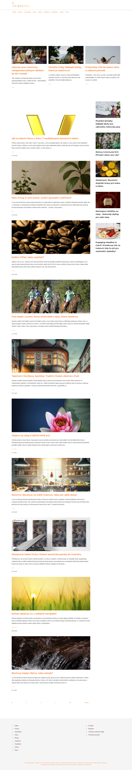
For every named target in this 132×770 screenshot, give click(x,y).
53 (70, 702)
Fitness (20, 12)
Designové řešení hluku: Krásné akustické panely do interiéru (46, 554)
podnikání (14, 627)
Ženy (67, 12)
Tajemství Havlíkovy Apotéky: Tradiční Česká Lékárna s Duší (45, 376)
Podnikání (54, 12)
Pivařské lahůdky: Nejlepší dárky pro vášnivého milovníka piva (108, 124)
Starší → (87, 702)
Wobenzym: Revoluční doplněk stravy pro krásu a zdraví (108, 183)
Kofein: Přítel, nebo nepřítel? (28, 257)
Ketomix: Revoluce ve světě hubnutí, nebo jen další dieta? (44, 495)
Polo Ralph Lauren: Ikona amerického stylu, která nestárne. (45, 316)
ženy (86, 84)
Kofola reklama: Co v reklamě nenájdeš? (34, 613)
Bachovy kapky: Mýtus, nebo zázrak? (32, 673)
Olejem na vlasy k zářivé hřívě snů (31, 435)
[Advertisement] (66, 26)
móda (13, 330)
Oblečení (47, 12)
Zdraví (62, 12)
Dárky (14, 12)
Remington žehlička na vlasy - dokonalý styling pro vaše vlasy (107, 214)
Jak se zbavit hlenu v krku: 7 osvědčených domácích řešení (45, 138)
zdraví (13, 152)
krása (13, 211)
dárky (13, 87)
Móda (40, 12)
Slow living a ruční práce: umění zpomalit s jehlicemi (41, 197)
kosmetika (14, 449)
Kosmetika (27, 12)
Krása (34, 12)
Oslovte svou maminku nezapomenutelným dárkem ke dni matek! (28, 70)
